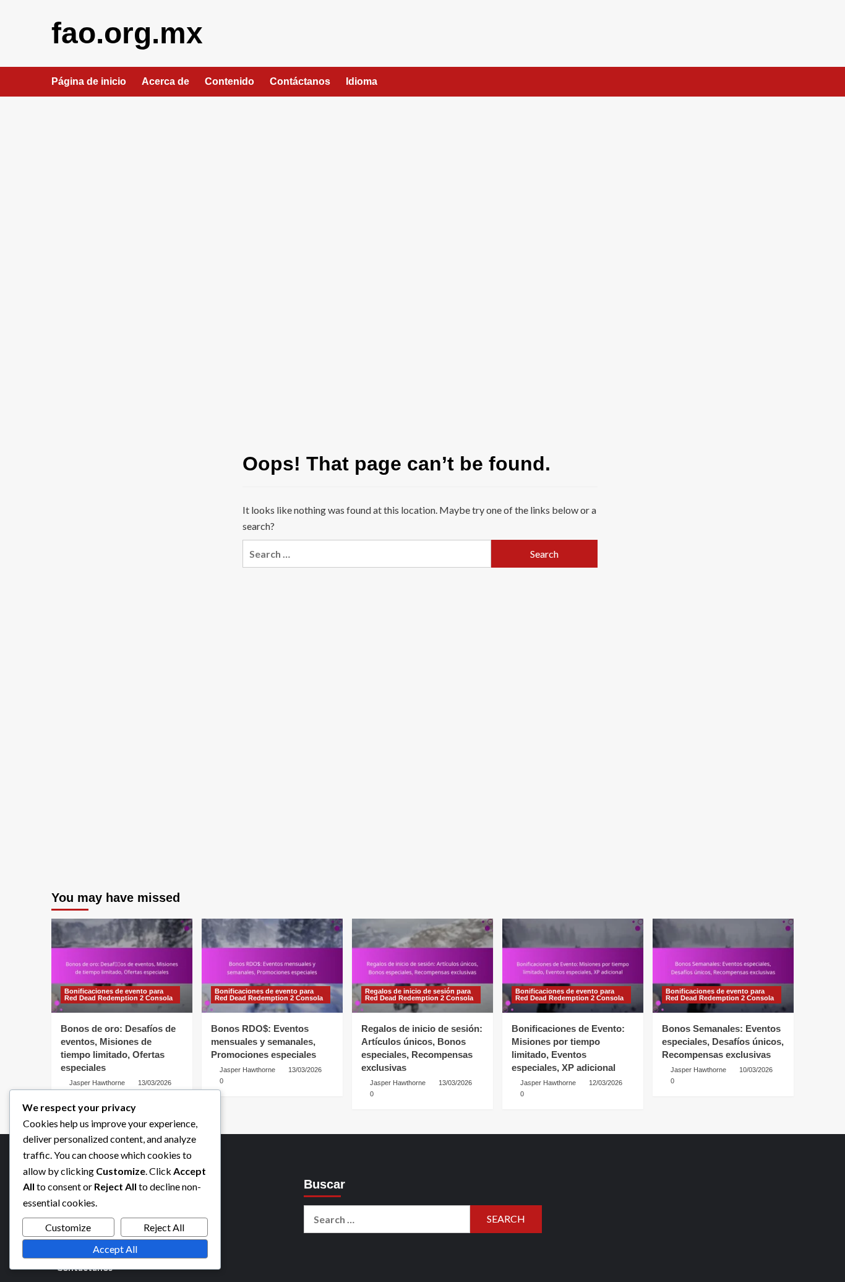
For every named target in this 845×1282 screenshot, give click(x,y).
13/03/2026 (154, 1082)
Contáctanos (300, 81)
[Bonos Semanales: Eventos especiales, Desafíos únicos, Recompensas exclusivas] (723, 966)
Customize (68, 1227)
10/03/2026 (756, 1069)
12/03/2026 (605, 1082)
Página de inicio (88, 81)
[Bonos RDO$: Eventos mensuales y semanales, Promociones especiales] (272, 966)
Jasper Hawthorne (97, 1082)
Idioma (361, 81)
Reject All (164, 1227)
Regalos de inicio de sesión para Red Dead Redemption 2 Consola (419, 994)
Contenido (229, 81)
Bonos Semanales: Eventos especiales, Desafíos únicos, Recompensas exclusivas (723, 1041)
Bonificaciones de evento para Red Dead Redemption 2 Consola (118, 994)
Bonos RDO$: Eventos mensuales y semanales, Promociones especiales (263, 1041)
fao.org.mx (127, 33)
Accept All (115, 1249)
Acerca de (165, 81)
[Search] (786, 82)
